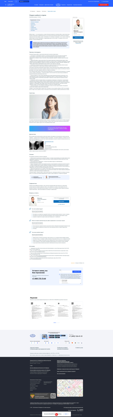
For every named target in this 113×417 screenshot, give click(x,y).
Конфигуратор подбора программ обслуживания (62, 348)
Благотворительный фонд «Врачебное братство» (48, 382)
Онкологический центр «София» (35, 381)
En (16, 1)
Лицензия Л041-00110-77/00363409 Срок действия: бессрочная (40, 360)
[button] (5, 4)
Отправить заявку (77, 271)
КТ (44, 144)
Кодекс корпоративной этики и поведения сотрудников (66, 371)
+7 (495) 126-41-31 (10, 4)
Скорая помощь (32, 387)
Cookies (52, 413)
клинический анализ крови (48, 141)
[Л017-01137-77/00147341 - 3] (63, 310)
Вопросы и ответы (34, 29)
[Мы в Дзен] (48, 343)
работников (40, 373)
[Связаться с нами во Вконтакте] (34, 343)
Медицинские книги (33, 388)
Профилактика (33, 27)
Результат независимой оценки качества (41, 397)
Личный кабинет (106, 1)
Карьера (31, 390)
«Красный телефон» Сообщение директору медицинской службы (40, 348)
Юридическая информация (61, 360)
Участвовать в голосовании (39, 396)
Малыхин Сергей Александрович (53, 176)
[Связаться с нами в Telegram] (31, 343)
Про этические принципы (61, 373)
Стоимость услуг (79, 347)
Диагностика (33, 24)
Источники (33, 30)
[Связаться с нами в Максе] (37, 343)
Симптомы (33, 23)
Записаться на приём (103, 4)
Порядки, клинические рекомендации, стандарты (65, 362)
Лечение (32, 26)
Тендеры (45, 384)
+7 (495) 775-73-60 (39, 279)
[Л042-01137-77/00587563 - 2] (50, 310)
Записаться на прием (78, 37)
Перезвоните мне (9, 5)
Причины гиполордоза (35, 21)
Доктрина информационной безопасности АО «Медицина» (39, 367)
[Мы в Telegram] (45, 343)
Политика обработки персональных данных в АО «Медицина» (40, 370)
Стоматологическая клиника (35, 383)
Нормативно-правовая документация (63, 361)
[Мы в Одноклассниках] (55, 343)
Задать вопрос (61, 201)
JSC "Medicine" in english (34, 385)
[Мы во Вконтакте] (58, 343)
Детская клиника (33, 384)
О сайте (31, 365)
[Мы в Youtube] (51, 343)
